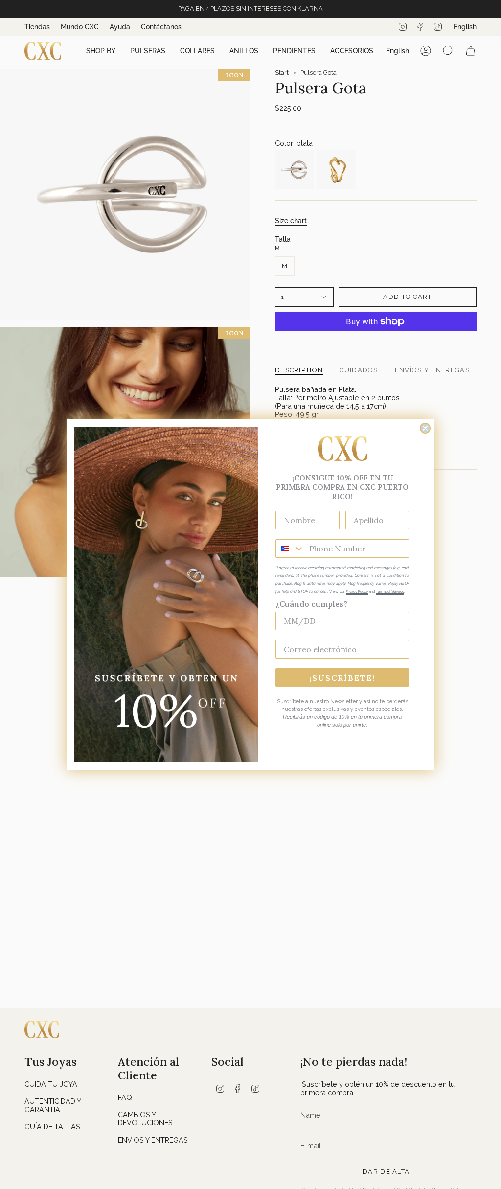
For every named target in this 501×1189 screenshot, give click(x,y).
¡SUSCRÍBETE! (342, 678)
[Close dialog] (425, 428)
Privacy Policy (357, 591)
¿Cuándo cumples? (311, 604)
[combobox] (290, 548)
